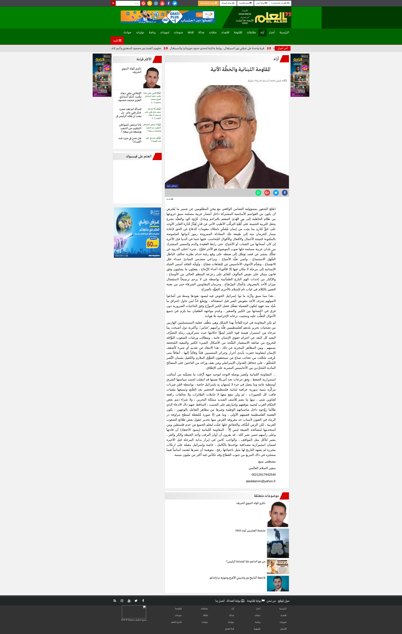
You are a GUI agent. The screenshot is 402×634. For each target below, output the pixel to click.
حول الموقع (284, 601)
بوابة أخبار (260, 3)
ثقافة (191, 32)
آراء (262, 32)
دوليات (140, 32)
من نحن (271, 601)
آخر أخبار (283, 48)
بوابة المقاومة (244, 3)
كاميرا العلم (176, 622)
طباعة (169, 199)
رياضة (152, 32)
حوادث (127, 32)
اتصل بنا (220, 601)
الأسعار (283, 629)
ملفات (213, 32)
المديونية (257, 629)
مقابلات (251, 32)
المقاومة (238, 32)
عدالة (201, 32)
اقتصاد (225, 32)
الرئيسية (284, 32)
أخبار (272, 32)
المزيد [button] (116, 41)
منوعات (178, 32)
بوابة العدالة (227, 3)
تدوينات (164, 32)
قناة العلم (229, 629)
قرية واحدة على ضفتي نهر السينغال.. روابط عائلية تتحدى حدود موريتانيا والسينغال (237, 48)
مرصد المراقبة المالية (207, 3)
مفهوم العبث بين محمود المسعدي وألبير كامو (156, 48)
